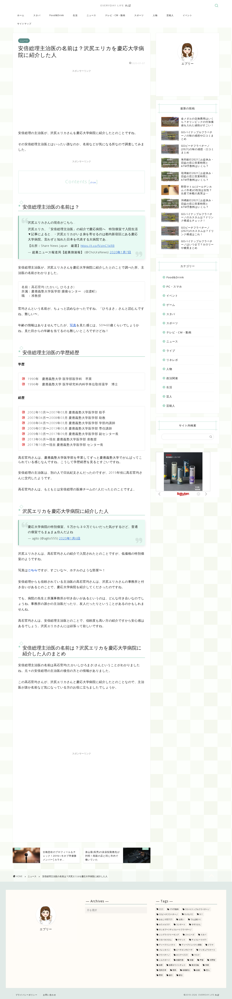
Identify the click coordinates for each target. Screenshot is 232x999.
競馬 (174, 970)
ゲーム (170, 305)
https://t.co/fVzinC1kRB (98, 246)
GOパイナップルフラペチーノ (197, 909)
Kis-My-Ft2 (188, 914)
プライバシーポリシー (26, 994)
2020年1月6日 (69, 538)
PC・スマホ (174, 286)
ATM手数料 (174, 909)
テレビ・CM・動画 (115, 15)
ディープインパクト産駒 (192, 944)
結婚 (198, 970)
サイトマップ (24, 23)
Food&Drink (56, 15)
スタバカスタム (165, 939)
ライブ (170, 350)
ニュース (91, 15)
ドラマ (210, 944)
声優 (201, 960)
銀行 (171, 975)
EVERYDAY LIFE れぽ (116, 5)
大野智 (212, 960)
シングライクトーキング (169, 934)
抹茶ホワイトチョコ (177, 965)
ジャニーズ (189, 934)
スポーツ (139, 15)
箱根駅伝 (186, 970)
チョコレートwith (199, 939)
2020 (161, 909)
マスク (197, 955)
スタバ (36, 15)
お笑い (181, 919)
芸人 (169, 396)
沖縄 (207, 965)
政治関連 (172, 378)
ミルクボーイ (164, 960)
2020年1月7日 (120, 252)
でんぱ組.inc (195, 919)
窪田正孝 (162, 970)
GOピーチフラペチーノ (168, 914)
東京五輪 (195, 965)
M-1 (201, 914)
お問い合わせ (49, 994)
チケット (181, 939)
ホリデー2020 (182, 955)
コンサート (180, 924)
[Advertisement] (81, 99)
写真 (73, 325)
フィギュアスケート (207, 949)
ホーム (20, 15)
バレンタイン (164, 949)
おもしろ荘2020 (165, 919)
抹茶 (161, 965)
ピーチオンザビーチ (184, 949)
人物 (155, 15)
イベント (187, 15)
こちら (33, 570)
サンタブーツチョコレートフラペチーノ (175, 929)
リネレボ (172, 360)
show (93, 182)
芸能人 (170, 15)
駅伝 (181, 975)
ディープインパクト (167, 944)
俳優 (191, 960)
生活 (75, 15)
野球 (161, 975)
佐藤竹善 (179, 960)
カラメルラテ (164, 924)
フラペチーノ (164, 955)
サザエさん (196, 924)
